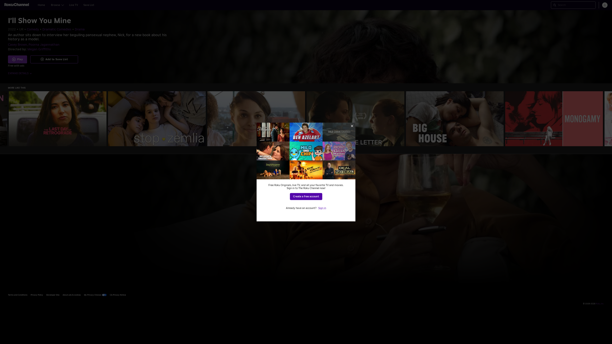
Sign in (322, 208)
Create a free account (306, 196)
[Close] (352, 126)
